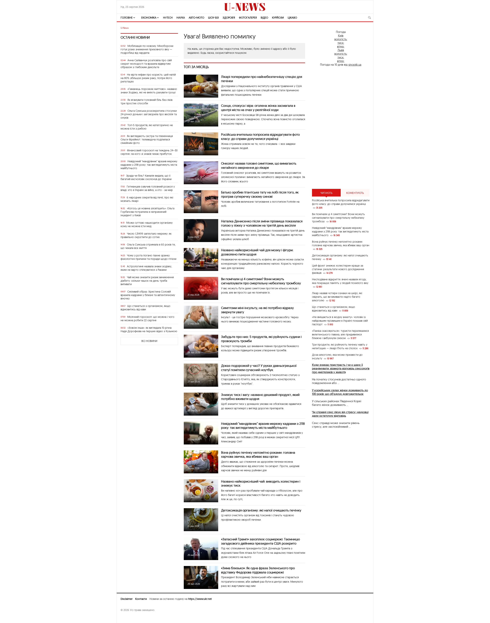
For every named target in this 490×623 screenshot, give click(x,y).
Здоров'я (229, 17)
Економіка (148, 17)
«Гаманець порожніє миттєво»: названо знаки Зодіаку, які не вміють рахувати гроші (149, 90)
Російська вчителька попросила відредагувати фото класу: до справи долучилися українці (260, 136)
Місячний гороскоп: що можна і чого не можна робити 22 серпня (147, 318)
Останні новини (135, 37)
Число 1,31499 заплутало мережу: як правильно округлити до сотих (146, 235)
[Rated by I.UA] (129, 617)
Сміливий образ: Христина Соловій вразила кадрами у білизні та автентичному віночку (148, 295)
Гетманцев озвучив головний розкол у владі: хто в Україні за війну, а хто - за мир (148, 188)
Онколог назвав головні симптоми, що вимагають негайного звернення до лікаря (258, 165)
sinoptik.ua (354, 64)
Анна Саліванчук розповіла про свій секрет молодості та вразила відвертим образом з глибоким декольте (146, 64)
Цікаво (292, 17)
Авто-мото (196, 17)
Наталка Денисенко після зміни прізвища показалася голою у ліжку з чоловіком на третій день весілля (261, 223)
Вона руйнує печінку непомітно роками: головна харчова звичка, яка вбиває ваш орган (258, 454)
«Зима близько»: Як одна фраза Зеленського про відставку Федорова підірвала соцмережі (258, 570)
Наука (180, 17)
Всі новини (149, 341)
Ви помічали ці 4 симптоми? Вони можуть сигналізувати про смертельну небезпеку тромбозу (261, 281)
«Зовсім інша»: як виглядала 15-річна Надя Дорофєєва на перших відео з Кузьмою (149, 329)
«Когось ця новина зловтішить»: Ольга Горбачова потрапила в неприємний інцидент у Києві (147, 212)
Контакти (141, 599)
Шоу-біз (213, 17)
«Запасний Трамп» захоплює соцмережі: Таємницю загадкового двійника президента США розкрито (260, 541)
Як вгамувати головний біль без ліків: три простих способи (147, 101)
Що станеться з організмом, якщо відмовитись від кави (145, 307)
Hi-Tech (168, 17)
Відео (264, 17)
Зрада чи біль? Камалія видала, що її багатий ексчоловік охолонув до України (146, 177)
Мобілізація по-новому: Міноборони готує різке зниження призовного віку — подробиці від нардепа (147, 49)
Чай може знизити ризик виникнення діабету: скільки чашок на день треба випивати (147, 281)
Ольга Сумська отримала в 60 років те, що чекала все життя (148, 246)
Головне (127, 17)
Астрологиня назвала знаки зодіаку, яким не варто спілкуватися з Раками (146, 268)
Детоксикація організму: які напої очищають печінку (261, 510)
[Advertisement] (340, 127)
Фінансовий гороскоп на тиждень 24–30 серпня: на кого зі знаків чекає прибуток (149, 152)
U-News (125, 27)
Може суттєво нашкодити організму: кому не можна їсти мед (147, 224)
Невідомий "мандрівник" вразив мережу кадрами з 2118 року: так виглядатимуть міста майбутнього (149, 165)
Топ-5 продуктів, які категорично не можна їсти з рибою (147, 126)
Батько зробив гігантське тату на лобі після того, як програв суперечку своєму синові (260, 194)
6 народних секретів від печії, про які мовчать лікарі (147, 199)
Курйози (278, 17)
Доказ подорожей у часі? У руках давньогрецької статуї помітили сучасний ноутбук (258, 368)
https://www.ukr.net (200, 599)
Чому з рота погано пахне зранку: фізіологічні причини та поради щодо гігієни (148, 257)
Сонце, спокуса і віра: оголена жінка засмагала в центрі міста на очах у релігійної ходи (258, 108)
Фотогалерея (248, 17)
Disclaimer (126, 599)
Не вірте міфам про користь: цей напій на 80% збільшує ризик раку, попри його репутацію (148, 78)
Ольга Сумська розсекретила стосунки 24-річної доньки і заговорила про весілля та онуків (149, 114)
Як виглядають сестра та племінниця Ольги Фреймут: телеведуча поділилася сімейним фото (147, 139)
